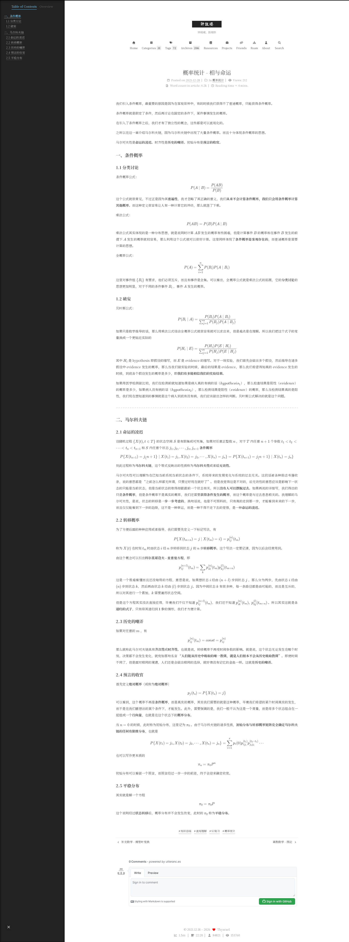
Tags (170, 48)
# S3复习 (214, 831)
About (266, 48)
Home (134, 48)
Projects (227, 48)
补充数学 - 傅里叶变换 (135, 842)
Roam (254, 48)
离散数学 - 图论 (283, 842)
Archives (190, 48)
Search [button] (279, 48)
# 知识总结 (185, 831)
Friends (241, 48)
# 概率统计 (229, 831)
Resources (211, 48)
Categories (151, 48)
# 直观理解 (200, 831)
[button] (8, 927)
